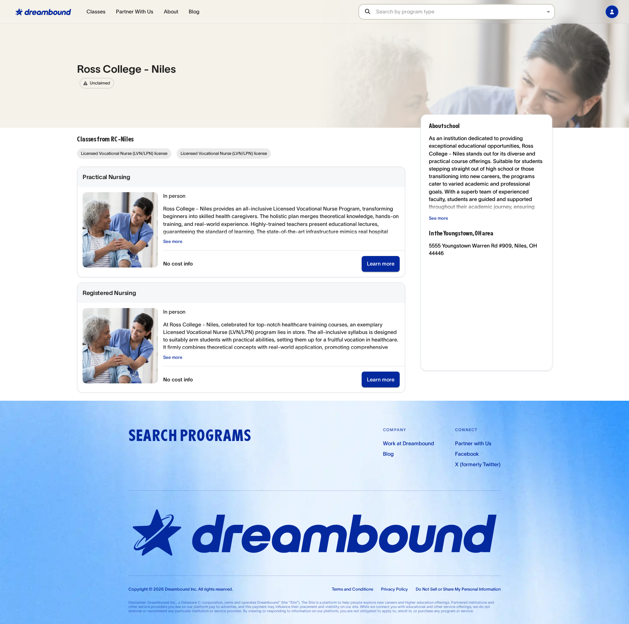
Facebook (467, 454)
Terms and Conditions (352, 589)
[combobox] (465, 12)
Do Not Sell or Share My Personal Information (458, 589)
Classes (95, 11)
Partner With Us (134, 11)
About (171, 11)
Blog (194, 11)
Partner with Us (473, 443)
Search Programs (189, 435)
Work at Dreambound (408, 443)
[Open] (548, 11)
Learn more (380, 263)
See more (172, 241)
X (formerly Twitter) (478, 464)
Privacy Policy (394, 589)
